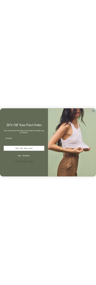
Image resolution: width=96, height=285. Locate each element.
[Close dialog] (93, 111)
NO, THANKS (24, 155)
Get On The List (24, 148)
